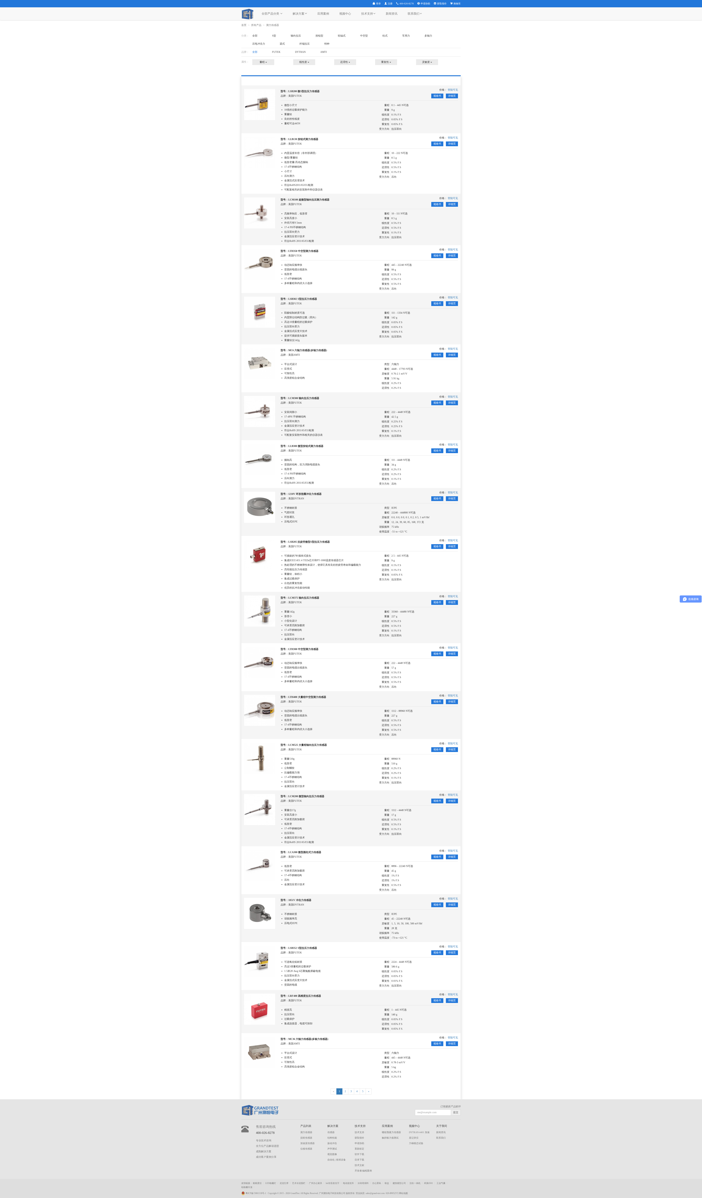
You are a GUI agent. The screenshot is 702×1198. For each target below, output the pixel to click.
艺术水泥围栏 (298, 1183)
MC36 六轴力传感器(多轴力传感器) (308, 1039)
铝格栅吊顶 (246, 1187)
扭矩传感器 (306, 1137)
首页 (243, 25)
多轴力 (428, 35)
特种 (326, 43)
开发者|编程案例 (363, 1170)
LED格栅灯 (270, 1183)
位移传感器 (306, 1148)
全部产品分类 (271, 13)
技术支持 (367, 13)
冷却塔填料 (363, 1183)
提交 (455, 1112)
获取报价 (442, 3)
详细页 (452, 96)
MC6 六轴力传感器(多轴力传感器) (307, 350)
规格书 (437, 96)
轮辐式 (342, 35)
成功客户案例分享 (266, 1157)
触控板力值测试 (390, 1137)
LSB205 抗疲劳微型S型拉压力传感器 (309, 542)
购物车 (457, 3)
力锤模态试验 (416, 1143)
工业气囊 (441, 1183)
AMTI (323, 52)
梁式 (282, 43)
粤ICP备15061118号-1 (256, 1193)
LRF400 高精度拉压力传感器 (304, 996)
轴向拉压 (296, 35)
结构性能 (332, 1137)
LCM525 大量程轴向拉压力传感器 (307, 745)
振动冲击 (332, 1143)
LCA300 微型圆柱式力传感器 (304, 852)
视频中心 (345, 13)
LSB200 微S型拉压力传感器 (304, 91)
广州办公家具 (315, 1183)
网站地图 (403, 1193)
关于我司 (441, 1126)
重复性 (385, 62)
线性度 (303, 62)
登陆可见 (453, 89)
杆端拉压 (304, 43)
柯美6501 (428, 1183)
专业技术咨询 (263, 1140)
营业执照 (360, 1193)
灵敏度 (426, 62)
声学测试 (332, 1148)
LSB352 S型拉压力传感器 (302, 948)
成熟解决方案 (263, 1151)
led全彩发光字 (332, 1183)
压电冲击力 (258, 43)
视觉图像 (332, 1154)
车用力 (406, 35)
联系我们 (413, 13)
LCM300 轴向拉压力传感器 (303, 398)
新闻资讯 (391, 13)
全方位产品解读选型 (267, 1146)
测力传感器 (273, 25)
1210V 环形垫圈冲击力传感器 (305, 494)
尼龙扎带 (284, 1183)
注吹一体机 (415, 1183)
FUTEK (276, 52)
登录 (378, 3)
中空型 (364, 35)
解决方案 (298, 13)
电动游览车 (348, 1183)
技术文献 (359, 1165)
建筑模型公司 (399, 1183)
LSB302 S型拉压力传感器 (302, 299)
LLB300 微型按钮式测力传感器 (305, 446)
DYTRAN (300, 52)
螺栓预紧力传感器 (391, 1132)
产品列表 (305, 1126)
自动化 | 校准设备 (336, 1159)
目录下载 (359, 1159)
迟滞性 (344, 62)
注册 (390, 3)
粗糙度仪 (257, 1183)
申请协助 (425, 3)
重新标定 (359, 1148)
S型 (274, 35)
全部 (254, 35)
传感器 (331, 1132)
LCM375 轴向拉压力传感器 (303, 597)
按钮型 (319, 35)
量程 (262, 62)
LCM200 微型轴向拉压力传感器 (306, 796)
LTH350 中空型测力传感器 (303, 251)
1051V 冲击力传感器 (299, 900)
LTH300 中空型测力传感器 (303, 649)
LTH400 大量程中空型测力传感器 (307, 697)
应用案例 (323, 13)
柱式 (385, 35)
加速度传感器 (307, 1143)
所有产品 (256, 25)
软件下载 (359, 1154)
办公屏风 (376, 1183)
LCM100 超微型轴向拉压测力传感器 (308, 199)
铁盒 (387, 1183)
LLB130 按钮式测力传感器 (303, 139)
